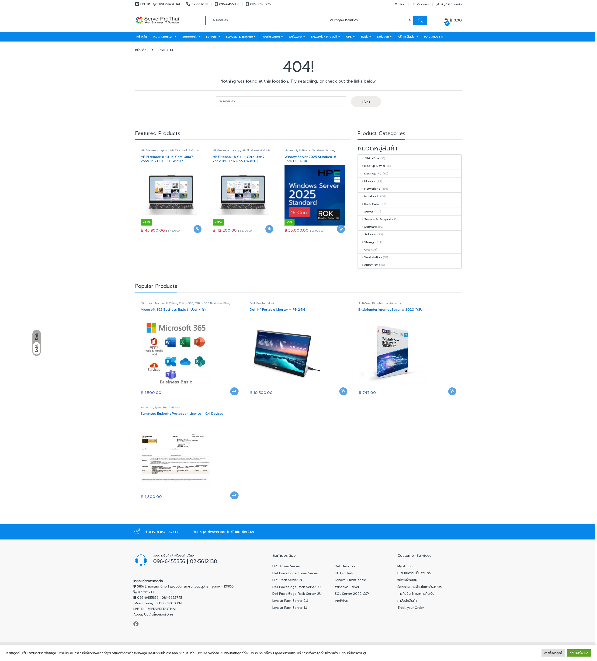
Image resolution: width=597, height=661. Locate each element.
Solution (383, 36)
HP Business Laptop (154, 150)
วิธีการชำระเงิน (407, 580)
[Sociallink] (136, 623)
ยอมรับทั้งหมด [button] (579, 653)
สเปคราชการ (372, 265)
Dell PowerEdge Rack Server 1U (296, 586)
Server (368, 211)
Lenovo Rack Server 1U (289, 607)
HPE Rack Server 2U (287, 580)
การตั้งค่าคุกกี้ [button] (553, 653)
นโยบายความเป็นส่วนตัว (413, 573)
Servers (211, 36)
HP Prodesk (344, 573)
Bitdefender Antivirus (386, 303)
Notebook (189, 36)
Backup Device (375, 166)
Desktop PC (372, 173)
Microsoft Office (166, 303)
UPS (349, 36)
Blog (402, 4)
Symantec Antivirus (167, 407)
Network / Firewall (324, 36)
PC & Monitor (163, 36)
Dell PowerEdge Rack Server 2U (297, 593)
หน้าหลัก (141, 36)
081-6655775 (172, 597)
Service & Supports (378, 219)
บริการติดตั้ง (406, 36)
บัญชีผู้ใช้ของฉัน (451, 4)
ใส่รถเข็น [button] (197, 236)
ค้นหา (366, 101)
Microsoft (291, 150)
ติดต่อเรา (423, 4)
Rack (364, 36)
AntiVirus (364, 303)
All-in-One (371, 158)
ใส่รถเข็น (234, 398)
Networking (372, 188)
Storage (370, 242)
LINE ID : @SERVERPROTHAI (160, 4)
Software (295, 36)
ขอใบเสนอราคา (433, 36)
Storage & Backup (239, 36)
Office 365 (186, 303)
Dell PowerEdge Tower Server (295, 573)
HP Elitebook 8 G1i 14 (184, 150)
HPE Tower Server (286, 566)
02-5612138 (199, 4)
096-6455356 (229, 4)
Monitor (369, 181)
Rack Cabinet (373, 204)
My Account (406, 566)
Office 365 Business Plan (212, 303)
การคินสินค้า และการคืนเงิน (415, 593)
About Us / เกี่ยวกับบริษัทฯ (153, 614)
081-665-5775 (260, 4)
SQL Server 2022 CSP (352, 593)
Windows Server (323, 150)
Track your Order (410, 607)
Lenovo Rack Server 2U (290, 600)
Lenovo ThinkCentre (350, 580)
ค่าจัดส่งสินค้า (407, 600)
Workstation (271, 36)
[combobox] (266, 20)
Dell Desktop (345, 566)
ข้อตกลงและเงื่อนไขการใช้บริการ (419, 586)
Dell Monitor (258, 303)
